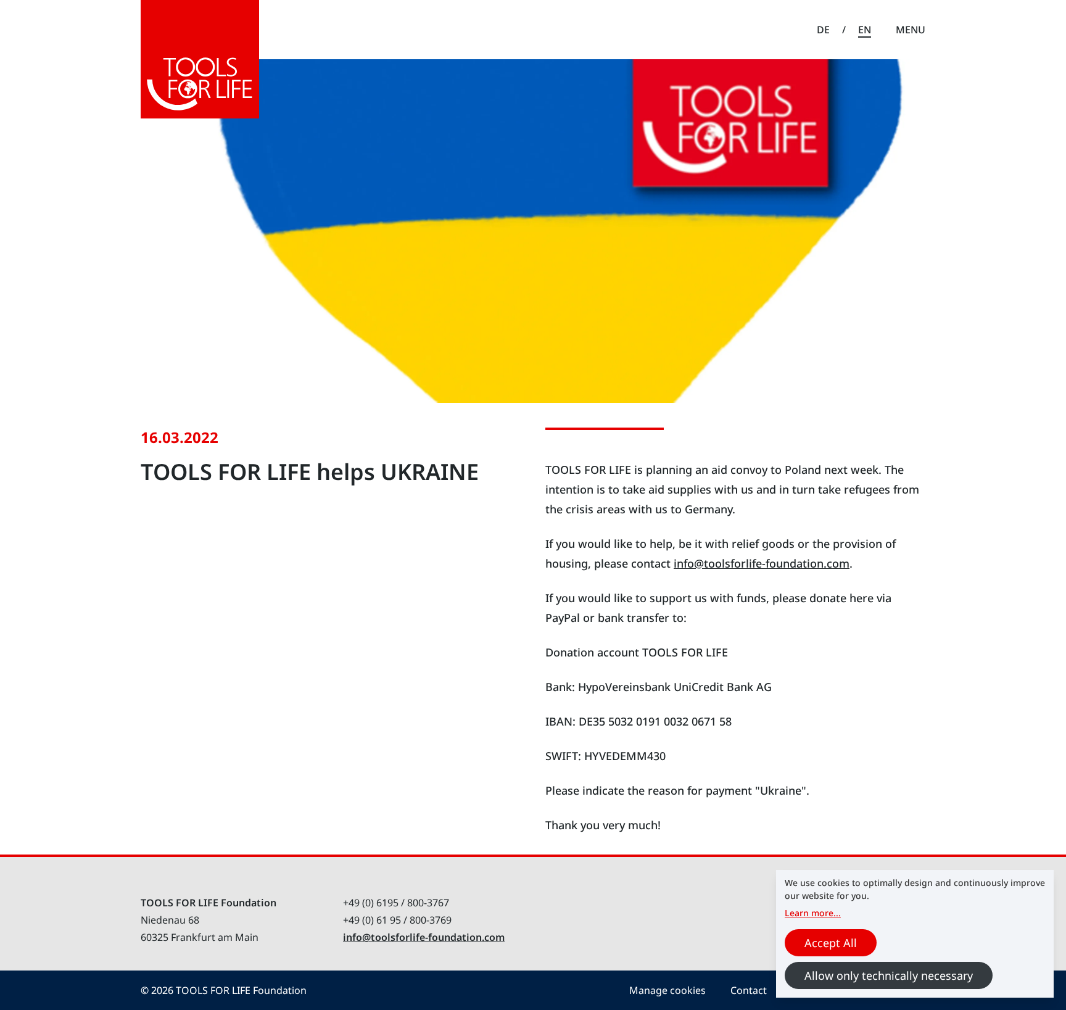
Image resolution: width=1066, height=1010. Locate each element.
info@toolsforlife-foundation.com (761, 563)
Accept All (830, 942)
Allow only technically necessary (888, 975)
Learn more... (813, 913)
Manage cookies (667, 990)
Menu (910, 29)
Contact (748, 990)
